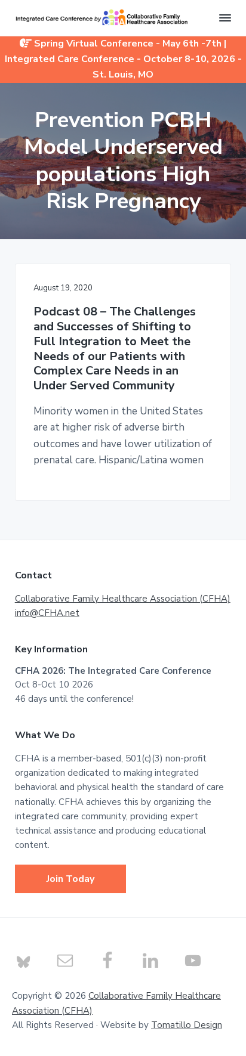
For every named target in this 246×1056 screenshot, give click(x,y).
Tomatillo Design (186, 1025)
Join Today (70, 878)
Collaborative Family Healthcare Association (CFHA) (122, 599)
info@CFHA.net (47, 613)
